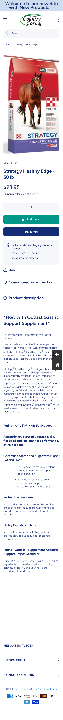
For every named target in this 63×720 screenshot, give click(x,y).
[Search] (7, 33)
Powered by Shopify (47, 689)
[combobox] (31, 33)
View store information (25, 258)
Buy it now (31, 231)
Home (6, 44)
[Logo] (31, 20)
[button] (57, 20)
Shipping (9, 194)
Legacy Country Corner (26, 689)
